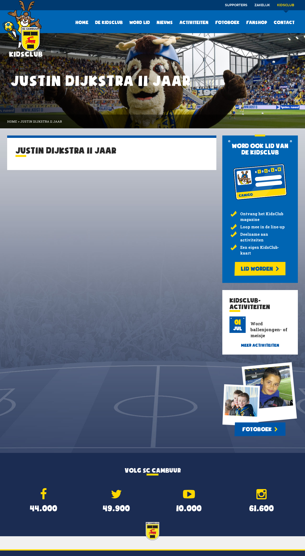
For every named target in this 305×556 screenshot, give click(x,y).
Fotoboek (227, 22)
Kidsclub (285, 5)
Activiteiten (193, 22)
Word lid (139, 22)
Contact (284, 22)
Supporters (236, 5)
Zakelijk (262, 5)
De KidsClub (109, 22)
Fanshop (256, 22)
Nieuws (165, 22)
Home (81, 22)
